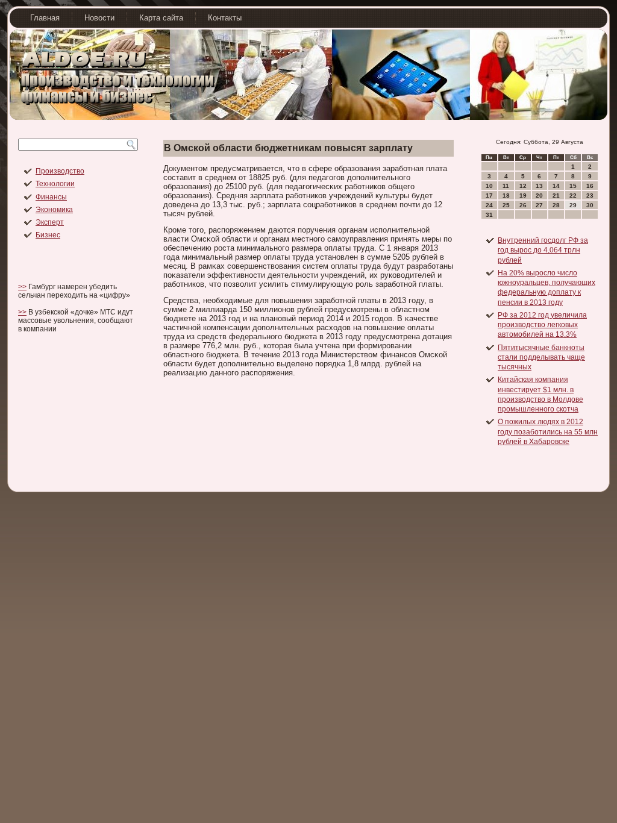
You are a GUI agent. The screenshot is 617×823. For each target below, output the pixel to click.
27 (539, 205)
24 (489, 205)
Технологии (55, 184)
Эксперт (50, 222)
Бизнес (48, 235)
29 (573, 205)
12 (523, 186)
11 (506, 186)
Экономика (54, 209)
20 (539, 195)
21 (556, 195)
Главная (45, 17)
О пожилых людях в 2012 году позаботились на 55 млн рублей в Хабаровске (548, 432)
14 (556, 186)
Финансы (51, 197)
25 (506, 205)
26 (523, 205)
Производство (60, 171)
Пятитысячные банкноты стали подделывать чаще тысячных (541, 357)
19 (523, 195)
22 (573, 195)
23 (590, 195)
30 (590, 205)
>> (22, 287)
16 (590, 186)
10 (489, 186)
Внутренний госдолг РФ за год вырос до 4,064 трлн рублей (543, 250)
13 (539, 186)
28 (556, 205)
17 (489, 195)
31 (489, 214)
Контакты (225, 17)
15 (573, 186)
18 (506, 195)
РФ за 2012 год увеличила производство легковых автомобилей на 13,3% (542, 325)
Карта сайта (161, 17)
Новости (99, 17)
